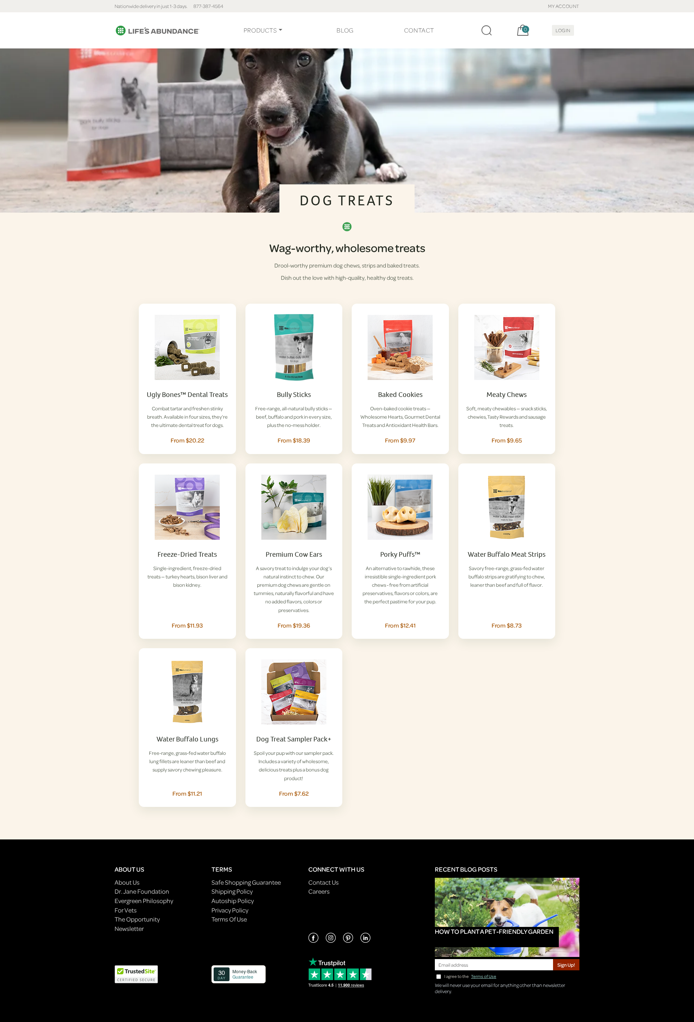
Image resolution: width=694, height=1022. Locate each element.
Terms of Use (483, 976)
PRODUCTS (260, 30)
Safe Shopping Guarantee (246, 882)
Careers (319, 891)
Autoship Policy (232, 900)
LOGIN (563, 30)
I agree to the (470, 976)
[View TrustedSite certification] (136, 973)
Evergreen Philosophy (144, 900)
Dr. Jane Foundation (142, 891)
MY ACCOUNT (563, 6)
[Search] (486, 30)
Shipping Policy (232, 891)
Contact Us (323, 882)
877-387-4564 (208, 6)
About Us (127, 882)
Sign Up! (566, 964)
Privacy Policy (229, 910)
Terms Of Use (229, 919)
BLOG (345, 30)
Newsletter (129, 928)
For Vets (126, 910)
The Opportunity (137, 919)
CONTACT (419, 30)
